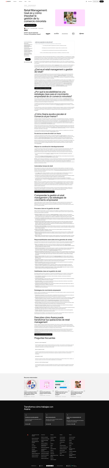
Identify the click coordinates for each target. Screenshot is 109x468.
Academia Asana (62, 440)
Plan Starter (33, 445)
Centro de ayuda (62, 437)
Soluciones (20, 1)
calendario (52, 153)
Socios (61, 453)
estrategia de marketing (59, 104)
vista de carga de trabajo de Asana (44, 137)
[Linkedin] (48, 465)
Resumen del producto (35, 438)
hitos (72, 253)
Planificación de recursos (45, 451)
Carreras (70, 442)
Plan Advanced (34, 447)
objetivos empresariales (54, 214)
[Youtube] (53, 465)
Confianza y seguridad (72, 451)
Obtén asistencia (62, 438)
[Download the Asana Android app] (74, 466)
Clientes (70, 440)
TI (50, 442)
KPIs (44, 253)
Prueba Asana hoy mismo (30, 25)
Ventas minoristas (53, 448)
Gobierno (51, 450)
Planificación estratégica (45, 453)
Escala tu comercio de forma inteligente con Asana (43, 334)
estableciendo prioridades (61, 127)
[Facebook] (51, 465)
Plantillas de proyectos (63, 448)
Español (42, 465)
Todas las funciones (35, 439)
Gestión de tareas (44, 456)
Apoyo (25, 1)
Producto (51, 443)
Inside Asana (71, 443)
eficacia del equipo (68, 244)
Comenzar (101, 1)
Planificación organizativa (45, 447)
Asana (54, 126)
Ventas (51, 445)
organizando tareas (54, 127)
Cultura (70, 445)
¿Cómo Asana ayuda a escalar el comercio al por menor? (28, 48)
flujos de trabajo (52, 131)
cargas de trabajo (63, 135)
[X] (47, 465)
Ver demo (48, 424)
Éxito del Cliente (62, 450)
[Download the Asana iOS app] (68, 466)
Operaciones (52, 440)
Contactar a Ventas (95, 1)
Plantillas (27, 59)
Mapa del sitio (62, 455)
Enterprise (33, 449)
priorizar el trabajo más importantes (46, 122)
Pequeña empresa (53, 437)
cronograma (48, 153)
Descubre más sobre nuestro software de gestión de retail (44, 191)
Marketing (52, 438)
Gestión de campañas (44, 437)
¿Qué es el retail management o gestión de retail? (28, 43)
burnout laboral (39, 143)
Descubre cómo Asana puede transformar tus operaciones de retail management (28, 54)
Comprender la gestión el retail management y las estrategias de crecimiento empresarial (28, 51)
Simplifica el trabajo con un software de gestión (42, 88)
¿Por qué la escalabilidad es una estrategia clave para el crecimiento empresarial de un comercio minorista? (28, 45)
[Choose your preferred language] (86, 1)
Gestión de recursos (35, 456)
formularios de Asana (59, 182)
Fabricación (52, 453)
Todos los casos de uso (44, 458)
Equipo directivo (71, 438)
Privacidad (61, 465)
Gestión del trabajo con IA (36, 453)
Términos (58, 465)
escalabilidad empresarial (67, 98)
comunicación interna (64, 120)
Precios (29, 1)
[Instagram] (50, 465)
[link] (25, 5)
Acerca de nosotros (72, 437)
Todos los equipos (53, 459)
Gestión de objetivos (44, 443)
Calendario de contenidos (45, 438)
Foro (60, 443)
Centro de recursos (63, 445)
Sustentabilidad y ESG (72, 457)
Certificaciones (62, 442)
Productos (14, 1)
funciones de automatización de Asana (61, 170)
